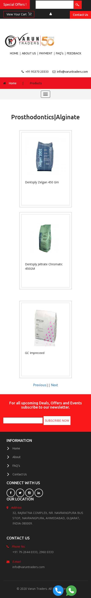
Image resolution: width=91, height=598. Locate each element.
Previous (39, 385)
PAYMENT (45, 53)
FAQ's (59, 53)
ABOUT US (29, 53)
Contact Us (80, 14)
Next (54, 385)
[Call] (58, 590)
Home (13, 83)
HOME (14, 53)
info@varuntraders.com (72, 71)
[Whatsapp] (71, 590)
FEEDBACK (74, 53)
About (16, 457)
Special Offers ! (14, 4)
